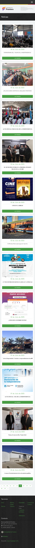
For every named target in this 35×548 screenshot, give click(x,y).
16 (27, 485)
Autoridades (22, 502)
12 (13, 485)
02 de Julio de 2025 (17, 279)
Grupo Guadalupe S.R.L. (13, 541)
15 (23, 485)
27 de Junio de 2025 (17, 432)
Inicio (2, 502)
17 (30, 485)
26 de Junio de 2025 (17, 470)
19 (5, 488)
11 (10, 485)
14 (20, 485)
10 (7, 485)
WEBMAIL (5, 536)
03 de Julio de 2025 (17, 164)
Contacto (12, 506)
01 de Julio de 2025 (17, 355)
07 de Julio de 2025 (17, 88)
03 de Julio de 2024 (17, 240)
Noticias (3, 506)
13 (17, 485)
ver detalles (18, 58)
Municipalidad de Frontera (10, 532)
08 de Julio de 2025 (17, 49)
